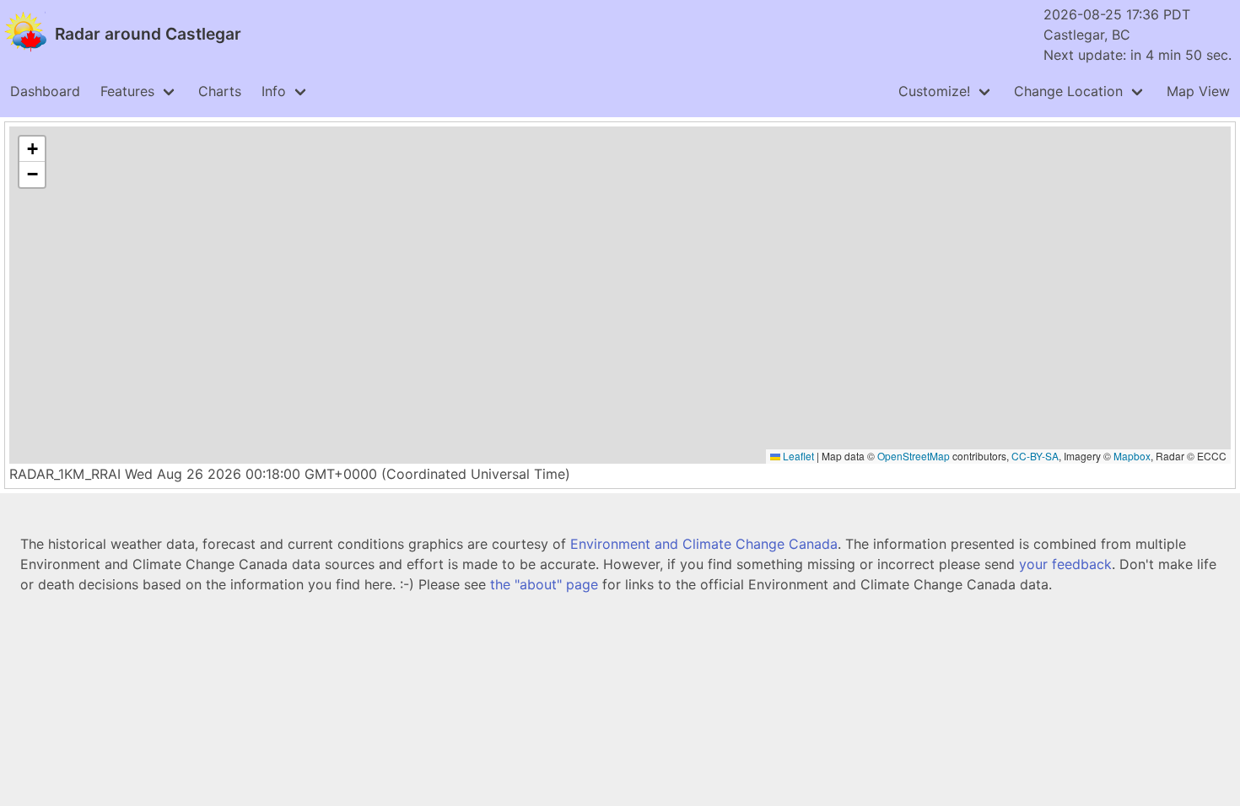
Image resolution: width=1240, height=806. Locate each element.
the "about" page (544, 584)
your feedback (1065, 564)
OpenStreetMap (913, 456)
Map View (1198, 91)
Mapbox (1132, 456)
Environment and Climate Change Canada (704, 543)
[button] (32, 149)
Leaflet (797, 456)
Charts (219, 91)
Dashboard (45, 91)
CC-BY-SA (1035, 456)
